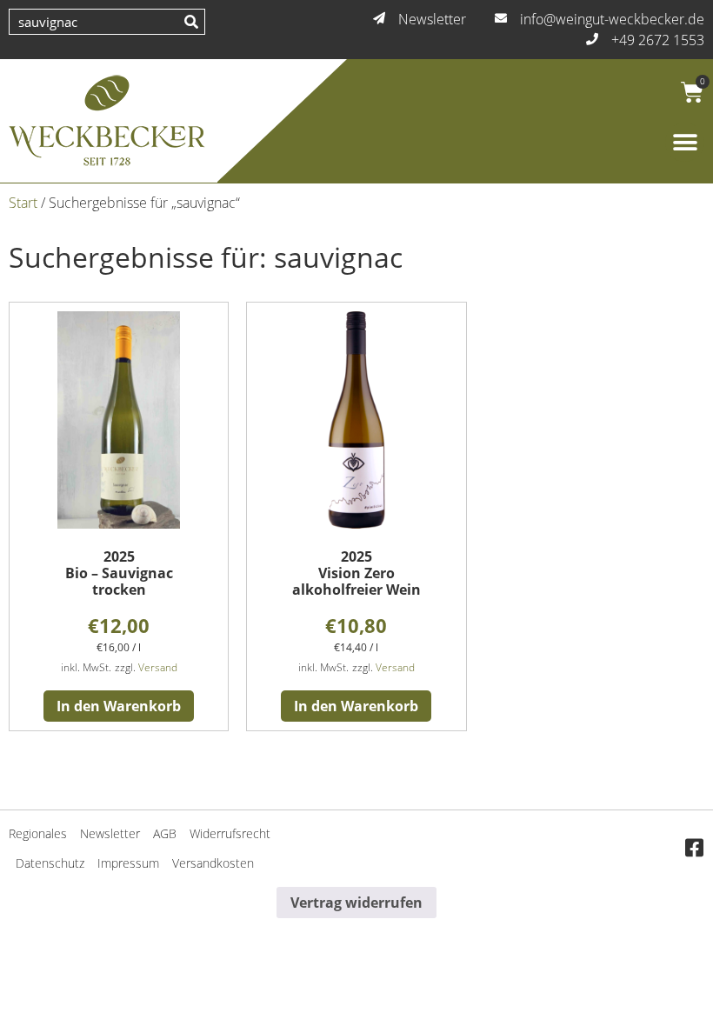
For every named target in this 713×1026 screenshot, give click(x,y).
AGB (165, 833)
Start (23, 202)
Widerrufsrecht (230, 833)
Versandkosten (213, 863)
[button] (684, 142)
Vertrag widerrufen (356, 902)
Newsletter (110, 833)
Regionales (38, 833)
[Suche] (191, 22)
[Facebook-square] (693, 848)
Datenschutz (50, 863)
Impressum (128, 863)
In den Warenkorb (119, 706)
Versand (157, 667)
